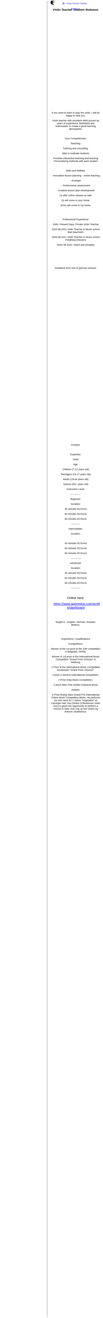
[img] (23, 659)
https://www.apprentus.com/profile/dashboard (77, 605)
